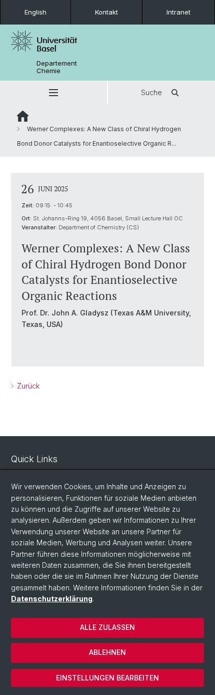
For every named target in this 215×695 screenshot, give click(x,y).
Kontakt (106, 12)
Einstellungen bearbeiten (107, 677)
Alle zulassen (107, 627)
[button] (53, 93)
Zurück (27, 386)
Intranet (178, 12)
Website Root (22, 116)
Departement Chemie (56, 67)
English (35, 12)
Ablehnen (107, 652)
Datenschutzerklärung (51, 598)
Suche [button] (151, 92)
